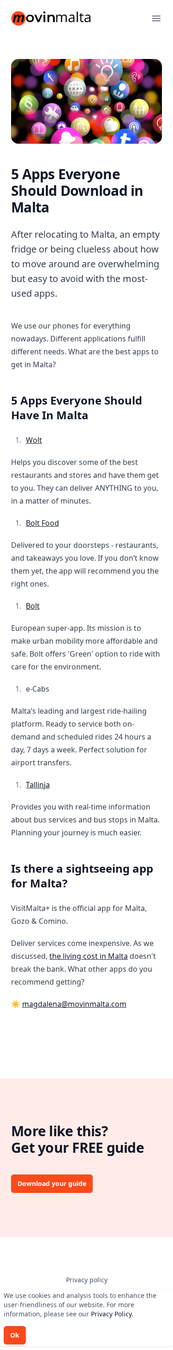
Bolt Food (42, 523)
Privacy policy (86, 1279)
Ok (14, 1335)
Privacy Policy (111, 1313)
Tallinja (38, 785)
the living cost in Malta (88, 956)
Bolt (33, 606)
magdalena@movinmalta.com (74, 1004)
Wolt (34, 440)
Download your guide (52, 1183)
